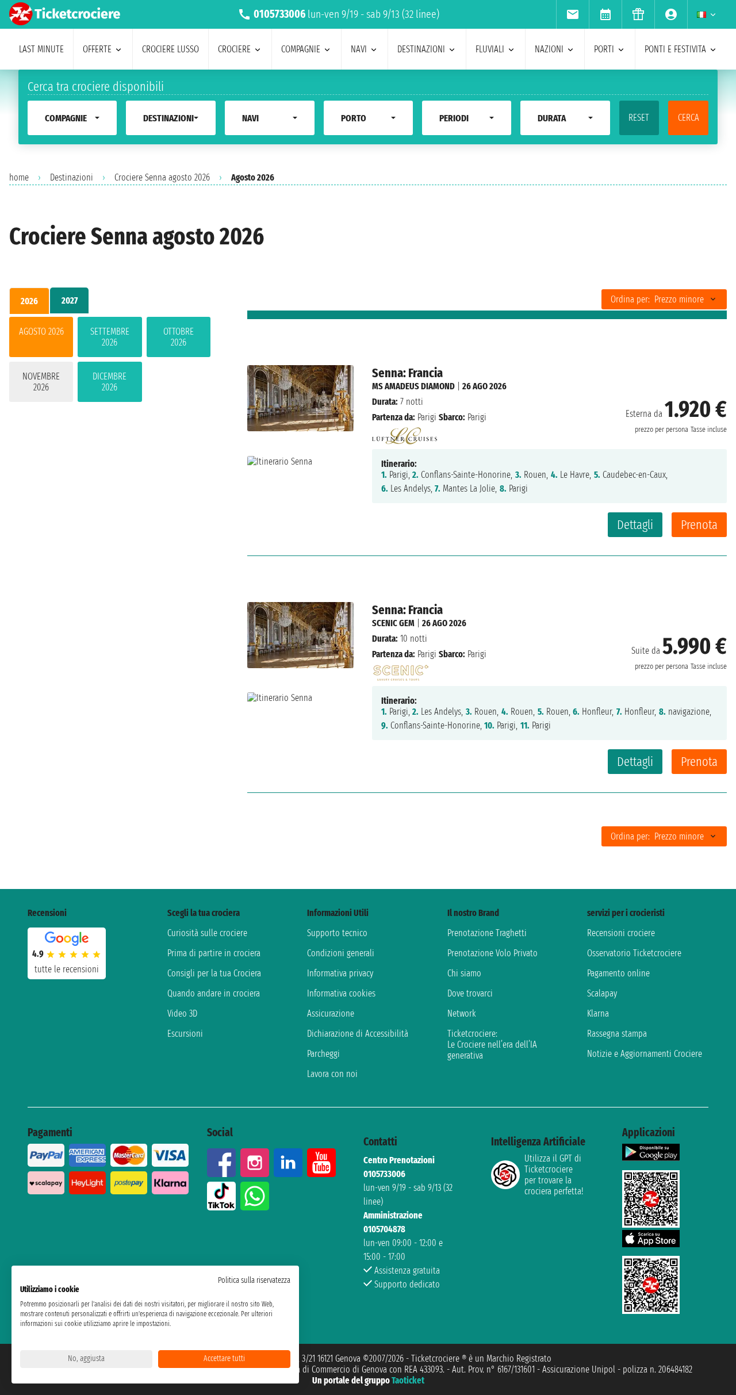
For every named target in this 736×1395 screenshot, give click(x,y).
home (19, 177)
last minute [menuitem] (41, 49)
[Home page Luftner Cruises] (404, 432)
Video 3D (182, 1013)
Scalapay (602, 993)
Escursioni (185, 1033)
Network (461, 1013)
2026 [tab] (29, 301)
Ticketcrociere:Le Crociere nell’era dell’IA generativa (492, 1044)
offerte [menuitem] (97, 49)
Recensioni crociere (621, 933)
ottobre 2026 (178, 337)
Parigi (426, 417)
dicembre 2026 (109, 382)
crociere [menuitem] (234, 49)
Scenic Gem (393, 623)
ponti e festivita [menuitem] (675, 49)
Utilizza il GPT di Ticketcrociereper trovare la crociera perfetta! (553, 1175)
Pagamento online (618, 973)
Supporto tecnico (337, 933)
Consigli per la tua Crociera (214, 973)
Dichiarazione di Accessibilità (357, 1033)
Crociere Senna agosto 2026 (162, 177)
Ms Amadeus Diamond (413, 386)
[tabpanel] (109, 362)
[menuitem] (572, 14)
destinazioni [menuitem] (421, 49)
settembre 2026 (109, 337)
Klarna (598, 1013)
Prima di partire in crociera (213, 953)
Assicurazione (330, 1013)
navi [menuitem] (359, 49)
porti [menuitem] (604, 49)
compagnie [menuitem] (300, 49)
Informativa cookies (341, 993)
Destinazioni (71, 177)
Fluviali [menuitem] (490, 49)
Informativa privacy (340, 973)
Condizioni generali (340, 953)
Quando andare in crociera (213, 993)
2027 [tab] (70, 300)
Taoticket (408, 1380)
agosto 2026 (41, 331)
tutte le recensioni (66, 969)
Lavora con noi (332, 1073)
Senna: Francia (407, 373)
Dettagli (635, 524)
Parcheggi (323, 1053)
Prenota (699, 524)
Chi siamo (464, 973)
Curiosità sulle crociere (207, 933)
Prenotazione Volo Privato (492, 953)
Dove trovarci (470, 993)
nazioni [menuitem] (549, 49)
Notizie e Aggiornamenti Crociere (644, 1053)
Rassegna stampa (617, 1033)
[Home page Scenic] (400, 669)
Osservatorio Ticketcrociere (634, 953)
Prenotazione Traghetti (487, 933)
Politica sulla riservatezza (254, 1280)
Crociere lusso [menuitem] (170, 49)
